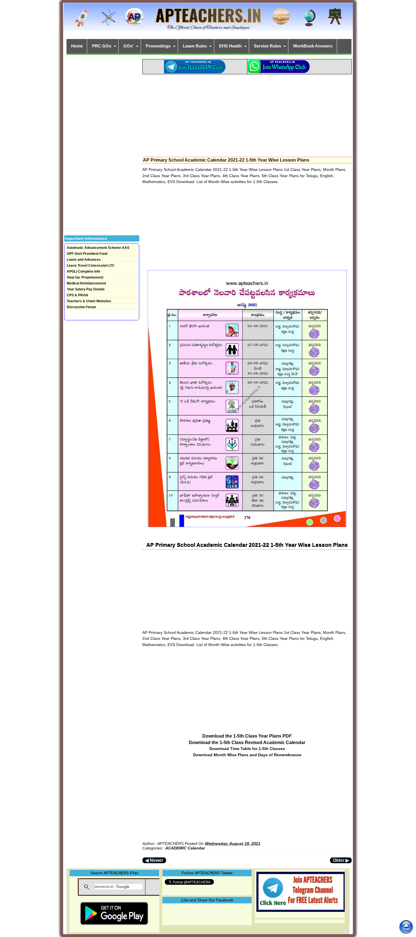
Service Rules (267, 46)
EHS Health (230, 46)
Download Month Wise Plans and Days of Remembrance (247, 755)
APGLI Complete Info (83, 271)
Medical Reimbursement (86, 283)
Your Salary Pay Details (86, 289)
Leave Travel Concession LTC (91, 266)
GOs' (128, 46)
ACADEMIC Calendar (185, 848)
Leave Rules (195, 46)
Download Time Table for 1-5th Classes (247, 748)
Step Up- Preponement (85, 277)
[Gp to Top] (406, 927)
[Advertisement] (247, 113)
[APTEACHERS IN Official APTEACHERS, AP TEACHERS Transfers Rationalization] (208, 20)
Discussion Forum (81, 307)
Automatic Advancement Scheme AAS (98, 248)
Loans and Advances (84, 260)
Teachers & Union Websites (89, 301)
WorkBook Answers (313, 46)
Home (77, 46)
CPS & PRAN (77, 295)
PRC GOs (101, 46)
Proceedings (158, 46)
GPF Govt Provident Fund (87, 254)
